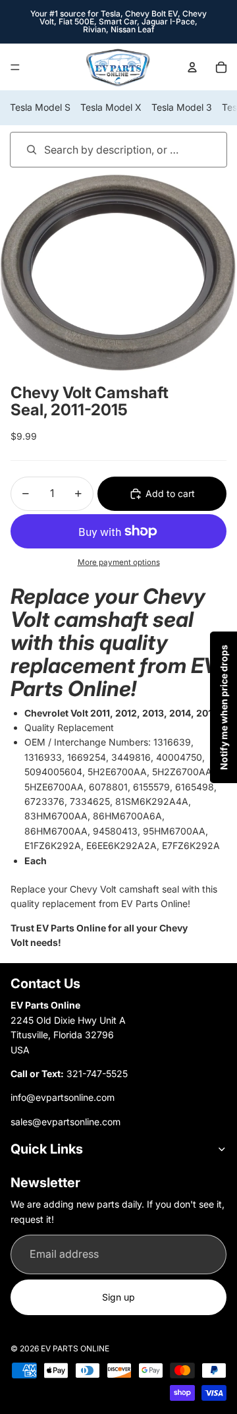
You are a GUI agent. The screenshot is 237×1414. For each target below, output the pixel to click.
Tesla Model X (111, 107)
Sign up (118, 1297)
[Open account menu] (192, 67)
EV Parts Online (75, 1348)
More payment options (119, 562)
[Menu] (15, 67)
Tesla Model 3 (181, 107)
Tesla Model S (40, 107)
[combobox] (100, 149)
